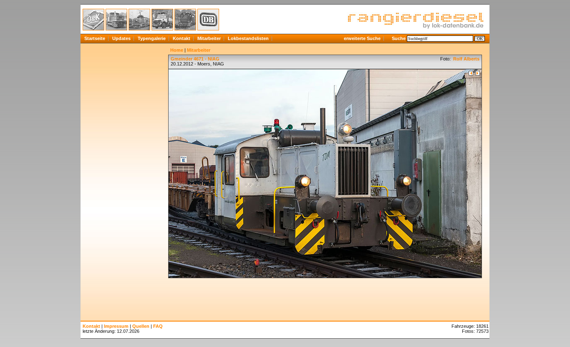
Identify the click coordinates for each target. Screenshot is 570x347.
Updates (121, 38)
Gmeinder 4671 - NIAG (195, 58)
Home (176, 50)
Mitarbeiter (209, 38)
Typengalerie (152, 38)
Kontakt (181, 38)
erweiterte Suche (362, 38)
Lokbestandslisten (248, 38)
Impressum (116, 326)
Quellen (140, 326)
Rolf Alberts (465, 58)
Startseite (94, 38)
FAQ (158, 326)
